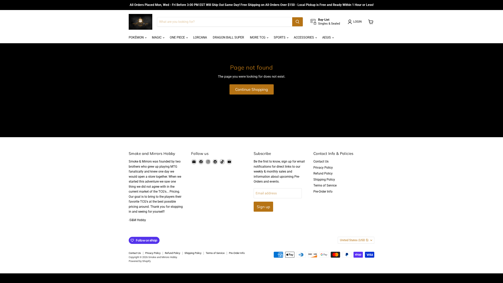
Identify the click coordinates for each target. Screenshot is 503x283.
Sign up (263, 206)
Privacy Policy (323, 167)
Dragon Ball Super (228, 37)
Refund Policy (323, 173)
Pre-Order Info (322, 191)
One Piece (178, 37)
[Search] (297, 21)
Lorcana (200, 37)
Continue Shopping (251, 89)
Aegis (327, 37)
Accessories (304, 37)
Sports (280, 37)
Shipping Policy (324, 179)
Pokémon (136, 37)
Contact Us (321, 161)
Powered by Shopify (140, 261)
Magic (157, 37)
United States (354, 240)
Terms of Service (325, 185)
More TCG (258, 37)
